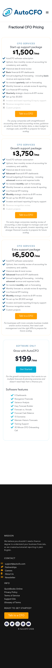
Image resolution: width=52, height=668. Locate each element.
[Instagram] (17, 623)
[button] (47, 12)
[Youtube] (28, 623)
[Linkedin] (23, 623)
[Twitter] (12, 623)
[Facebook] (6, 623)
